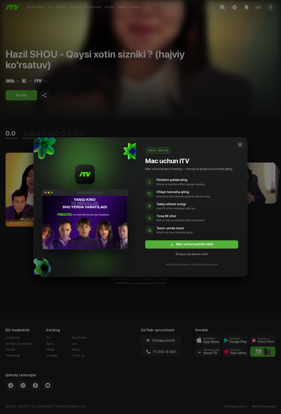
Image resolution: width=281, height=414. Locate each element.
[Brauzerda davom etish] (240, 144)
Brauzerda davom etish (192, 254)
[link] (191, 244)
